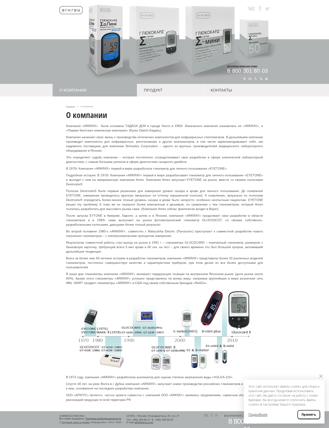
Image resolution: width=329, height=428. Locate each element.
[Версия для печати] (266, 78)
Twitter (267, 8)
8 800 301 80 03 (247, 71)
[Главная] (244, 78)
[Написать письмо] (250, 78)
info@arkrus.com (144, 422)
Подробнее (257, 414)
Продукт (153, 90)
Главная (70, 106)
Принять (308, 414)
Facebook (259, 8)
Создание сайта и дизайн (76, 422)
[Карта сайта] (261, 78)
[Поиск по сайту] (255, 78)
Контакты (221, 90)
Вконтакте (251, 8)
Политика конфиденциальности (103, 418)
